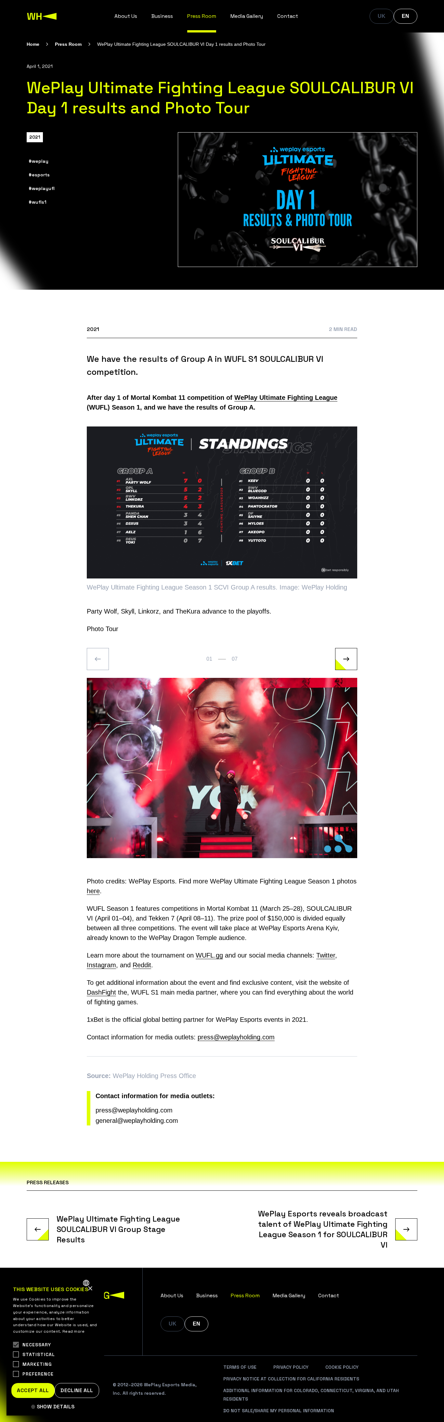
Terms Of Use (239, 1367)
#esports (39, 175)
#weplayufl (42, 188)
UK (381, 16)
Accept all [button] (33, 1390)
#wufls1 (37, 202)
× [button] (89, 1288)
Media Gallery (246, 16)
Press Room (201, 16)
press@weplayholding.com (236, 1037)
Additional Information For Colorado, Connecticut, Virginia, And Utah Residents (311, 1395)
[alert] (55, 1345)
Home (33, 44)
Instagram (101, 965)
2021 (34, 137)
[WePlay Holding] (42, 16)
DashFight (101, 992)
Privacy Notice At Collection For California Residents (291, 1379)
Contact (287, 16)
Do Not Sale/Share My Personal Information (278, 1411)
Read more (73, 1331)
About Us (125, 16)
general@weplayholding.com (137, 1120)
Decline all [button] (76, 1390)
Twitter (325, 955)
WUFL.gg (209, 955)
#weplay (38, 161)
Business (162, 16)
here (93, 891)
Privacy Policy (290, 1367)
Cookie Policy (342, 1367)
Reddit (142, 965)
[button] (55, 1407)
